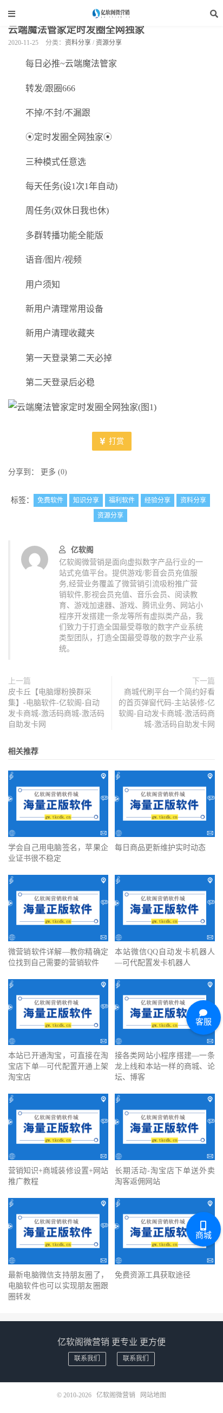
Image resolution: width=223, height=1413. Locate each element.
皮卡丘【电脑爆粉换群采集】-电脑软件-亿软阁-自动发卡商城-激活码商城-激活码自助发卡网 (56, 708)
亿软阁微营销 (111, 13)
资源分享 (109, 42)
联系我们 (87, 1358)
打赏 (115, 441)
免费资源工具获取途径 (153, 1275)
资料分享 (78, 42)
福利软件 (122, 500)
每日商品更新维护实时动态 (160, 847)
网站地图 (153, 1395)
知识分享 (86, 500)
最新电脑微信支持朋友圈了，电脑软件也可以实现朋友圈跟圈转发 (58, 1286)
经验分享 (157, 500)
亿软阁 (82, 550)
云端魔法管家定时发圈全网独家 (76, 29)
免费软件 (50, 500)
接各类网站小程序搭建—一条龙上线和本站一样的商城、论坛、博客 (165, 1066)
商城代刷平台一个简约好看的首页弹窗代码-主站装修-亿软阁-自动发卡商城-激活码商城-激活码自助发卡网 (167, 708)
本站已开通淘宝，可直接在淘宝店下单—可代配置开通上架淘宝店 (58, 1066)
